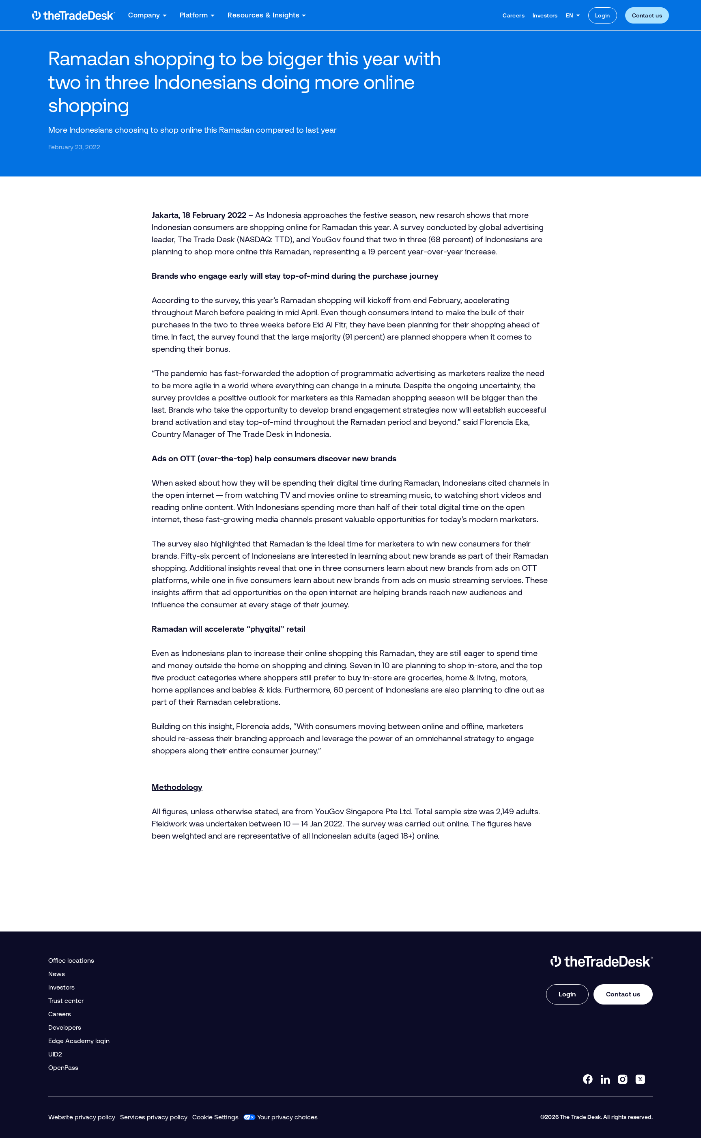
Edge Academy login (79, 1041)
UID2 (55, 1054)
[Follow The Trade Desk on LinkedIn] (605, 1079)
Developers (64, 1027)
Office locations (71, 960)
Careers (514, 15)
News (56, 974)
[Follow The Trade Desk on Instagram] (623, 1079)
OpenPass (63, 1067)
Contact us (647, 15)
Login (602, 15)
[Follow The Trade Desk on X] (640, 1079)
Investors (545, 15)
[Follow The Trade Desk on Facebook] (588, 1079)
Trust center (66, 1001)
